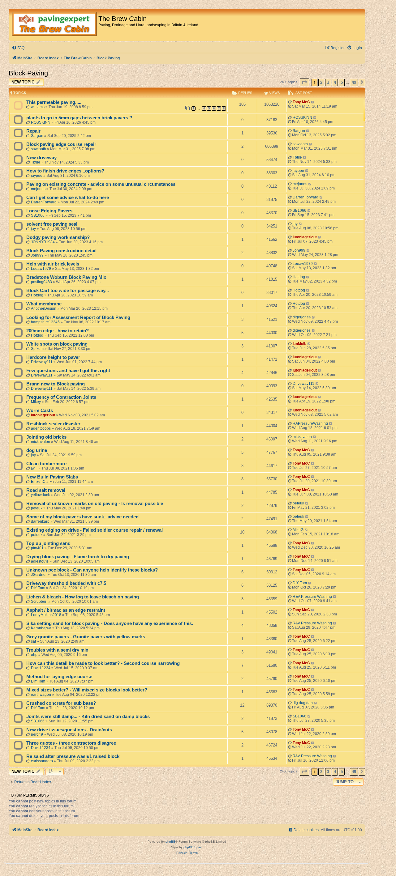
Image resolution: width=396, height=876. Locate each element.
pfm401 (37, 548)
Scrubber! (39, 601)
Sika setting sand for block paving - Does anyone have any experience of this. (109, 623)
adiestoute (40, 561)
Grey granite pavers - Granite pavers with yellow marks (85, 636)
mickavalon (40, 442)
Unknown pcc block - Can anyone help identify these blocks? (92, 570)
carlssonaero (42, 761)
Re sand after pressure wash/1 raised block (72, 756)
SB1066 (38, 215)
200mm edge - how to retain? (57, 330)
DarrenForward (44, 202)
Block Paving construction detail (61, 250)
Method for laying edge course (59, 676)
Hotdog (299, 277)
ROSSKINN (40, 122)
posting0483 (41, 282)
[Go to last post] (313, 102)
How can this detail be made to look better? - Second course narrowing (103, 663)
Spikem (37, 349)
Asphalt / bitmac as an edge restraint (65, 610)
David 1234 (40, 668)
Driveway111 (42, 362)
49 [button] (354, 82)
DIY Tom (38, 588)
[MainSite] (54, 24)
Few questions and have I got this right (68, 370)
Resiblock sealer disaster (53, 423)
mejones (38, 189)
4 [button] (335, 82)
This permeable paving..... (53, 102)
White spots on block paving (57, 344)
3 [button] (328, 82)
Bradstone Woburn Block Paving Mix (66, 277)
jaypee (36, 175)
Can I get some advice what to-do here (67, 197)
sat (33, 641)
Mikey (36, 402)
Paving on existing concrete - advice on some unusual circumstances (100, 184)
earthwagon (41, 694)
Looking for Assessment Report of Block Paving (78, 317)
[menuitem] (18, 48)
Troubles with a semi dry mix (57, 650)
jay (33, 229)
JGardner (39, 574)
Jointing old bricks (46, 437)
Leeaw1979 (41, 268)
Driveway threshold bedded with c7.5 (66, 583)
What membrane (44, 303)
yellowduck (40, 495)
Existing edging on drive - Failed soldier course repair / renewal (94, 530)
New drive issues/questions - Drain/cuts (69, 729)
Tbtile (35, 162)
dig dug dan (303, 703)
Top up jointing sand (48, 543)
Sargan (37, 136)
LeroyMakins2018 (46, 615)
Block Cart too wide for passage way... (67, 290)
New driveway (41, 157)
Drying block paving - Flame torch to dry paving (77, 556)
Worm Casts (39, 410)
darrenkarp (40, 521)
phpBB (170, 841)
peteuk (36, 508)
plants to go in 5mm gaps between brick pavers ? (79, 117)
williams (38, 107)
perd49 (37, 734)
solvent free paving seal (51, 224)
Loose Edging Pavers (49, 210)
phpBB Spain (193, 847)
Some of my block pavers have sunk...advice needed (82, 516)
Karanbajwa (41, 628)
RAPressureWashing (310, 423)
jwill (34, 468)
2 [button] (321, 82)
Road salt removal (45, 490)
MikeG (298, 530)
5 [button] (342, 82)
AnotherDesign (43, 308)
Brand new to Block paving (55, 383)
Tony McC (301, 102)
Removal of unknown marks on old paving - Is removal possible (94, 503)
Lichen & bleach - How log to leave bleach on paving (82, 596)
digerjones (302, 317)
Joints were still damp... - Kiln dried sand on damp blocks (88, 716)
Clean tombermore (46, 463)
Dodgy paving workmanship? (58, 237)
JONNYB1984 (43, 242)
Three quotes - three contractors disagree (71, 743)
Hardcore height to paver (53, 357)
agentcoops (41, 428)
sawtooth (38, 149)
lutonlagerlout (305, 237)
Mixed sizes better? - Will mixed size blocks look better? (86, 689)
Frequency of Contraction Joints (61, 397)
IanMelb (299, 344)
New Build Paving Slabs (52, 476)
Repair (33, 131)
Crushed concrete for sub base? (61, 703)
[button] (304, 82)
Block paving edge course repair (61, 144)
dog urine (36, 450)
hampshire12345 (45, 322)
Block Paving (28, 73)
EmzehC (38, 481)
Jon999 (37, 255)
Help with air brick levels (52, 264)
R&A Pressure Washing (312, 596)
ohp (34, 655)
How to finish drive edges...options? (65, 170)
